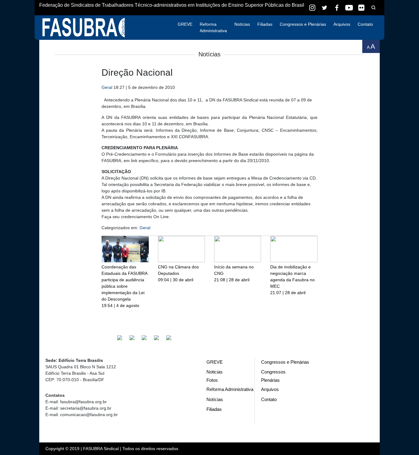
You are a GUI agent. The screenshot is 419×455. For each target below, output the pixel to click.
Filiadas (264, 24)
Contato (365, 24)
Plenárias (270, 380)
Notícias (242, 24)
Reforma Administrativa (213, 27)
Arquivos (341, 24)
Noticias (214, 371)
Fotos (212, 380)
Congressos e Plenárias (303, 24)
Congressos (273, 371)
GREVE (185, 24)
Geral (107, 87)
